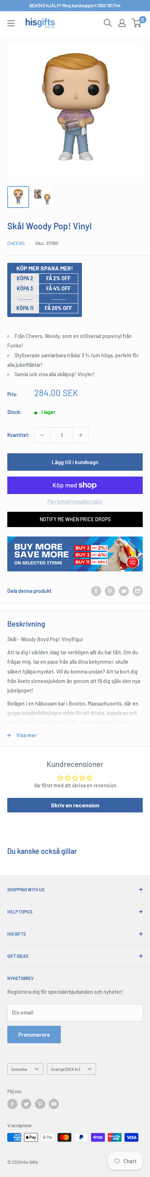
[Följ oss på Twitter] (26, 1104)
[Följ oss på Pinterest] (40, 1104)
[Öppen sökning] (108, 23)
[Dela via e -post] (138, 591)
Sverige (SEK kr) (65, 1069)
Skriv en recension (75, 805)
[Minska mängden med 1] (42, 435)
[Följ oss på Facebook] (12, 1104)
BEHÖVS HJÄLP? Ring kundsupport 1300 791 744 (75, 5)
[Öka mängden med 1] (80, 435)
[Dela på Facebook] (96, 591)
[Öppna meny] (11, 23)
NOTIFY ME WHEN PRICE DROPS (75, 519)
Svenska (19, 1069)
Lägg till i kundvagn (75, 462)
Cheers (16, 243)
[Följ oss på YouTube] (54, 1104)
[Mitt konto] (122, 23)
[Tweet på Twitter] (124, 591)
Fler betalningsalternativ (75, 501)
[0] (136, 23)
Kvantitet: (18, 435)
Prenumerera (34, 1034)
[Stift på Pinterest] (110, 591)
